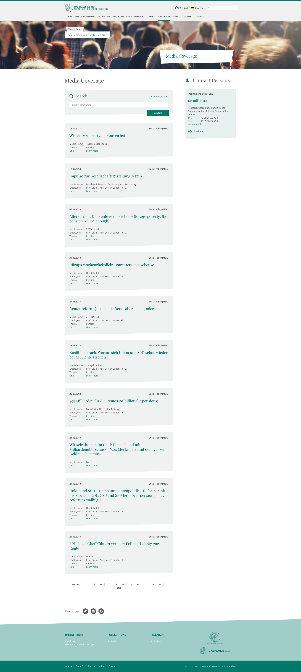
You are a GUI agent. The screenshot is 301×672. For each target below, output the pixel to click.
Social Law (70, 641)
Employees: (75, 187)
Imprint (69, 666)
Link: (71, 150)
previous (75, 584)
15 (93, 584)
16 (101, 584)
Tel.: (190, 117)
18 (116, 584)
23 (152, 584)
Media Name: (76, 143)
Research (157, 634)
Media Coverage (97, 34)
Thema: (73, 147)
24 (160, 584)
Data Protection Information (90, 666)
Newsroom (81, 34)
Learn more (92, 150)
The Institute (74, 634)
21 (138, 584)
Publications (117, 634)
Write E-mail (194, 124)
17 (108, 584)
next (118, 587)
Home (71, 34)
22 (145, 584)
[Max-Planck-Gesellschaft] (215, 638)
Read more (199, 131)
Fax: (190, 120)
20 (130, 584)
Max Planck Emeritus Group (79, 644)
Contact (113, 666)
